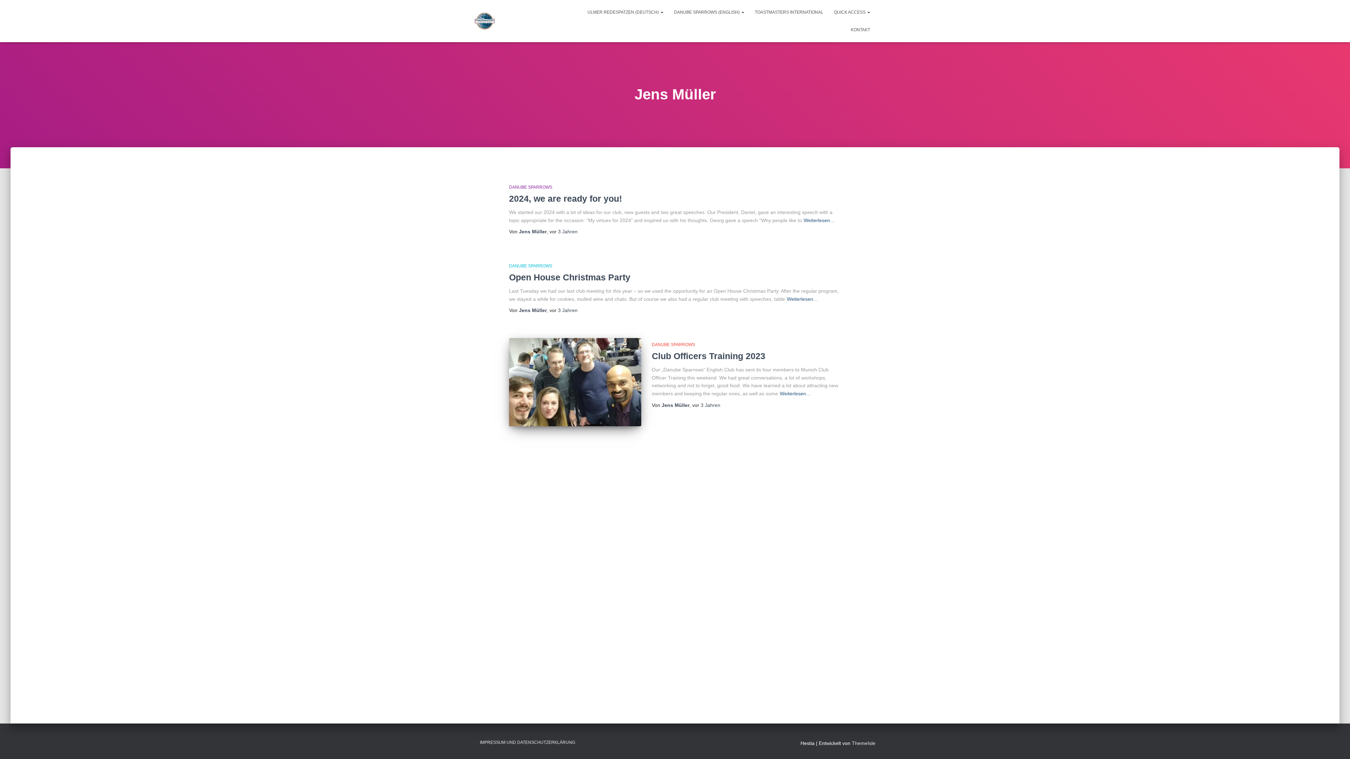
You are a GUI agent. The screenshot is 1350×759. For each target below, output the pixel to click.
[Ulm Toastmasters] (484, 21)
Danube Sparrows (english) (707, 12)
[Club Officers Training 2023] (575, 382)
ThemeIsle (863, 743)
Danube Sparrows (530, 187)
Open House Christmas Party (569, 277)
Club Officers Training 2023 (708, 356)
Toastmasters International (789, 12)
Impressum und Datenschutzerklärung (527, 742)
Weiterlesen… (819, 220)
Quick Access (850, 12)
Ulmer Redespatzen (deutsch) (623, 12)
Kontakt (860, 29)
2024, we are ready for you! (565, 198)
